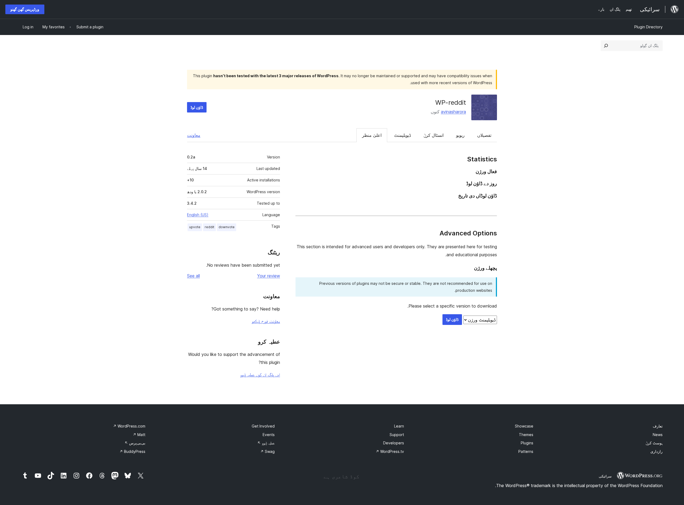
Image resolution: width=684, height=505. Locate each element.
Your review (268, 275)
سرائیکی (605, 476)
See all (193, 275)
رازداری (656, 451)
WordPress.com (129, 426)
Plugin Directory (648, 27)
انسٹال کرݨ (433, 135)
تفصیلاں (484, 135)
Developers (393, 443)
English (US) (197, 214)
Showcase (524, 426)
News (658, 434)
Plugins (527, 443)
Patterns (525, 451)
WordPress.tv (390, 451)
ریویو (460, 135)
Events (269, 434)
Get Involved (263, 426)
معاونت (193, 135)
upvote (194, 227)
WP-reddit (450, 102)
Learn (399, 426)
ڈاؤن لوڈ (197, 107)
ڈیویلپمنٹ (402, 135)
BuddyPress (132, 451)
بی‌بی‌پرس (135, 443)
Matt (139, 434)
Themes (526, 434)
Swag (267, 451)
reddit (209, 227)
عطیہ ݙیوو (266, 443)
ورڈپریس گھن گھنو (24, 9)
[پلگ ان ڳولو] (606, 45)
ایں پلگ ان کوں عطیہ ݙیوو (260, 374)
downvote (227, 227)
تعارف (658, 426)
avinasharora (453, 111)
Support (397, 434)
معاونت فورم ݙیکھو (266, 321)
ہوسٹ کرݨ (654, 443)
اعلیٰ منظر (372, 135)
